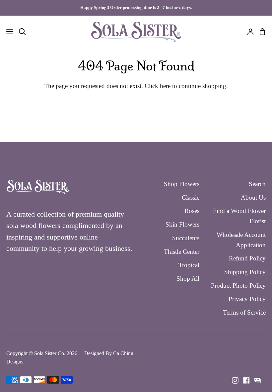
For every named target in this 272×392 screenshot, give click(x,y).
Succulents (185, 238)
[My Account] (248, 32)
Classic (190, 197)
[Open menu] (7, 31)
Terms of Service (244, 312)
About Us (253, 197)
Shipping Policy (245, 271)
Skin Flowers (182, 224)
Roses (191, 210)
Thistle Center (181, 251)
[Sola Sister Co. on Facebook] (246, 380)
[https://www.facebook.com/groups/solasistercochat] (257, 380)
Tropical (188, 264)
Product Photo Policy (238, 285)
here (165, 85)
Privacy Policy (247, 298)
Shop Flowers (181, 183)
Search (257, 183)
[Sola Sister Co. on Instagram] (235, 380)
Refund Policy (247, 258)
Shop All (187, 278)
